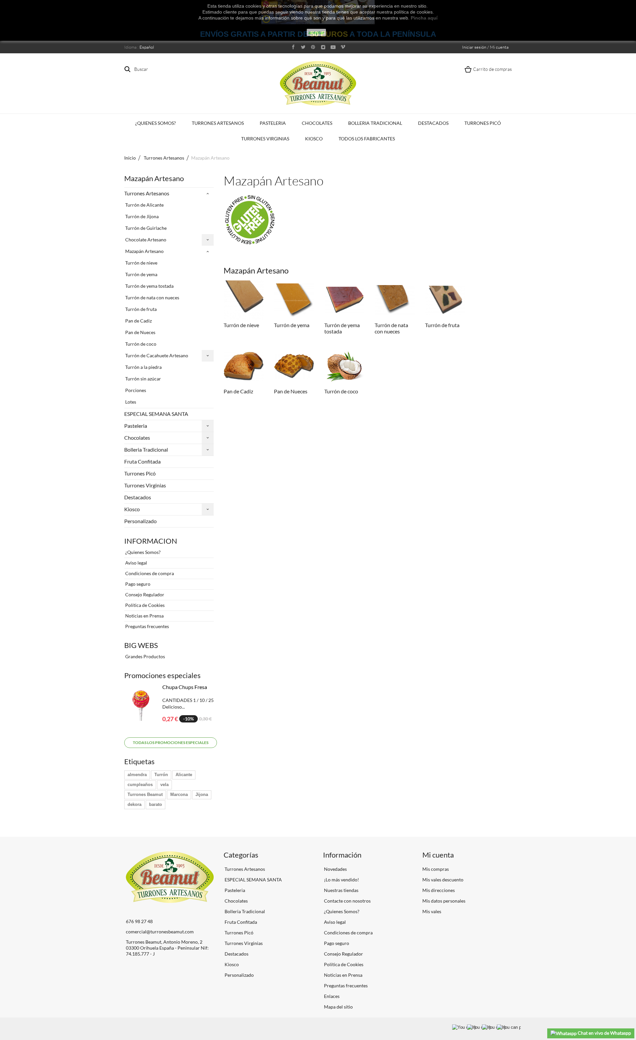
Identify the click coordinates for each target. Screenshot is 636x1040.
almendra (137, 774)
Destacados (433, 123)
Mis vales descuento (442, 879)
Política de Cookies (144, 605)
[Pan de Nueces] (294, 366)
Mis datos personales (443, 901)
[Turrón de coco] (344, 366)
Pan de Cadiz (138, 320)
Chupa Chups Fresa (184, 687)
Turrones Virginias (265, 138)
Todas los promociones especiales (170, 742)
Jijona (201, 794)
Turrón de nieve (140, 263)
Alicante (184, 774)
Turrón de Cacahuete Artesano (156, 355)
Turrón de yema (140, 274)
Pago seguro (137, 584)
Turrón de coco (140, 344)
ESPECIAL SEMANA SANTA (156, 414)
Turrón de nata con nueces (151, 297)
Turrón (161, 774)
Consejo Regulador (144, 594)
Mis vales (431, 911)
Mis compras (435, 869)
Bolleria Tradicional (375, 123)
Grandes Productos (144, 656)
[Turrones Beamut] (318, 83)
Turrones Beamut (145, 794)
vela (164, 784)
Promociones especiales (162, 675)
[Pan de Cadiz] (244, 366)
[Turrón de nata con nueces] (395, 300)
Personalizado (140, 521)
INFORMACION (150, 540)
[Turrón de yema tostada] (344, 300)
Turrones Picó (482, 123)
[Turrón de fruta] (445, 300)
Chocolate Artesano (145, 239)
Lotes (130, 402)
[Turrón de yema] (294, 300)
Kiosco (314, 138)
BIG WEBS (141, 645)
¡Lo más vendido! (341, 879)
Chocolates (317, 123)
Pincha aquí (424, 18)
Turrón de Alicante (144, 205)
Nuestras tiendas (340, 890)
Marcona (179, 794)
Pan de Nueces (139, 332)
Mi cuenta (438, 854)
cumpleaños (140, 784)
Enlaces (331, 996)
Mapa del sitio (338, 1007)
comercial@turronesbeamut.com (160, 931)
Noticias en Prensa (144, 616)
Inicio (130, 158)
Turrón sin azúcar (142, 378)
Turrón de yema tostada (149, 286)
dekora (134, 804)
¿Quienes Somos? (155, 123)
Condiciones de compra (149, 573)
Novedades (335, 869)
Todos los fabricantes (367, 138)
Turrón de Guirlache (145, 228)
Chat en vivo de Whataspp (604, 1033)
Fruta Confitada (142, 461)
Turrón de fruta (140, 309)
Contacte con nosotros (347, 901)
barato (155, 804)
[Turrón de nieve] (244, 300)
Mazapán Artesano (144, 251)
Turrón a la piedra (143, 367)
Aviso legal (135, 563)
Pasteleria (273, 123)
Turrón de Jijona (141, 216)
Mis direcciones (438, 890)
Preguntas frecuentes (146, 626)
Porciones (135, 390)
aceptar (316, 32)
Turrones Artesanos (218, 123)
